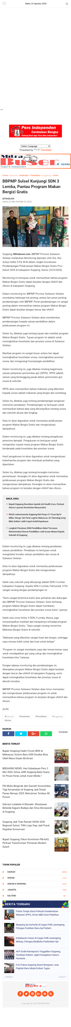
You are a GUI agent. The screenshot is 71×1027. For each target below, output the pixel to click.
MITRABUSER (44, 1003)
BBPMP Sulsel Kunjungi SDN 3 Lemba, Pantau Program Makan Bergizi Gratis (31, 186)
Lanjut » (63, 977)
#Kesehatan (24, 716)
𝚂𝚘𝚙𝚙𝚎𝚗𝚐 (46, 175)
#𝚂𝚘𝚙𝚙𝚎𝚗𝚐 (57, 716)
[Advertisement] (35, 18)
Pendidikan (35, 175)
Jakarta (11, 890)
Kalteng (11, 896)
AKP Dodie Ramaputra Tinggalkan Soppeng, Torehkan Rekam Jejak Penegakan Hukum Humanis (38, 955)
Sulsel (55, 175)
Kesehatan (24, 175)
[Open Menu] (4, 3)
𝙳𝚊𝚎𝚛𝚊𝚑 (14, 175)
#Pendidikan (41, 716)
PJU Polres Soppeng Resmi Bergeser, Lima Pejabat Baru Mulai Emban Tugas (37, 967)
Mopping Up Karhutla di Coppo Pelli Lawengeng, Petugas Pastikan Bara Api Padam (40, 926)
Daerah (11, 872)
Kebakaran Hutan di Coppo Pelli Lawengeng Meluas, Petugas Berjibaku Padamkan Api (38, 940)
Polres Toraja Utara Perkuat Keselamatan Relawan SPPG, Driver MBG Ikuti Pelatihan (37, 913)
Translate (45, 150)
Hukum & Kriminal (16, 884)
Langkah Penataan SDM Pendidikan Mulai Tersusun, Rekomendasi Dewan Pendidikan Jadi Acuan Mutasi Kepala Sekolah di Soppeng (36, 531)
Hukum (11, 878)
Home (5, 175)
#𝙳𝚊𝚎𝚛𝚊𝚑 (9, 716)
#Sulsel (8, 720)
